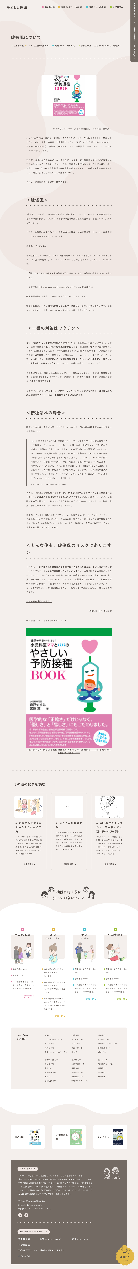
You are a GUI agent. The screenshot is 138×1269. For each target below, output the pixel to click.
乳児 (72, 7)
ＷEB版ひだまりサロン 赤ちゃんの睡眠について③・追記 (54, 972)
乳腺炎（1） (50, 1048)
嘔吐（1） (102, 1052)
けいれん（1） (104, 1035)
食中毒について (19, 975)
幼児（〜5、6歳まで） (66, 46)
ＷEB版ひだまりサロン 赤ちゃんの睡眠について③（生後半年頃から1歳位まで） (54, 987)
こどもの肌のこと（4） (54, 1039)
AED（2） (49, 1035)
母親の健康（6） (78, 1064)
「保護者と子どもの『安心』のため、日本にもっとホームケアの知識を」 (23, 985)
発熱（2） (49, 1068)
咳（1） (74, 1052)
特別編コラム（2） (106, 1064)
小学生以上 (118, 7)
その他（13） (104, 1039)
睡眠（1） (75, 1068)
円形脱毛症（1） (105, 1048)
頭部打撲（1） (51, 1081)
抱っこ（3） (103, 1060)
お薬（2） (75, 1035)
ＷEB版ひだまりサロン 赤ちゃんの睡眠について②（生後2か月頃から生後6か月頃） (54, 1004)
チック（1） (50, 1044)
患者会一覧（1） (52, 1060)
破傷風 (116, 46)
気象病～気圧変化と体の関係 (85, 970)
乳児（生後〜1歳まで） (39, 46)
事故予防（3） (77, 1048)
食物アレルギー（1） (80, 1081)
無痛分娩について (20, 969)
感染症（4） (76, 1060)
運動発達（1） (77, 1077)
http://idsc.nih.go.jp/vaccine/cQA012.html (48, 484)
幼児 (98, 7)
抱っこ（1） (50, 1064)
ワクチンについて (103, 46)
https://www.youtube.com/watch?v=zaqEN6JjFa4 (66, 287)
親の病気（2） (104, 1072)
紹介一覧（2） (51, 1072)
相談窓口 (125, 1259)
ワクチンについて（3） (108, 1044)
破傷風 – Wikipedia (36, 246)
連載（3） (49, 1077)
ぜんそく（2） (77, 1039)
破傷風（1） (103, 1068)
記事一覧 (28, 996)
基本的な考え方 (47, 1250)
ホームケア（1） (78, 1044)
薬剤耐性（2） (77, 1072)
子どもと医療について (27, 1250)
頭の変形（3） (104, 1077)
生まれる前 (50, 7)
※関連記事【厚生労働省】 (39, 602)
